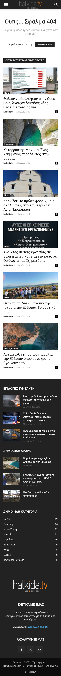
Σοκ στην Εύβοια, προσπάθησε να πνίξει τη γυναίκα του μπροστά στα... (40, 399)
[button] (5, 4)
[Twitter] (30, 649)
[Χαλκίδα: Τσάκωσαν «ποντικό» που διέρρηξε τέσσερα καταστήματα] (11, 418)
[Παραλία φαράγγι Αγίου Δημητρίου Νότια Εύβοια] (11, 463)
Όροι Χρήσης (39, 662)
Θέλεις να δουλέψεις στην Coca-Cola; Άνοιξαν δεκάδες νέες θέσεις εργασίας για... (29, 103)
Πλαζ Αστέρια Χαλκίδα (36, 492)
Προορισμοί (9, 144)
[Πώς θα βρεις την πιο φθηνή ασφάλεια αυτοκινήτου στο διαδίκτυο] (11, 435)
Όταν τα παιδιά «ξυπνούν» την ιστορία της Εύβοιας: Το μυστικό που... (29, 307)
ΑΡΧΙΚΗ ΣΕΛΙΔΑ (44, 44)
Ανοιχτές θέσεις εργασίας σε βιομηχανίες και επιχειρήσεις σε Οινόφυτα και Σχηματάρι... (30, 256)
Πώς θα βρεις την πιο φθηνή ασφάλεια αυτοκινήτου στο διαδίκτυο (39, 434)
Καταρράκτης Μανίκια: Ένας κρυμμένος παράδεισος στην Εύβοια (26, 154)
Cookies (17, 662)
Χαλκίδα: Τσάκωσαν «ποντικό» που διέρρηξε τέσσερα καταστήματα (37, 417)
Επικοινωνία (52, 665)
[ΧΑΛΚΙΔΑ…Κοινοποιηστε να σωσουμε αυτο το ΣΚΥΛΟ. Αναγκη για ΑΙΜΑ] (11, 479)
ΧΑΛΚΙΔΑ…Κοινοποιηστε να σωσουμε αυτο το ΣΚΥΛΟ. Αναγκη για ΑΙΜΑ (38, 478)
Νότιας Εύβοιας (11, 348)
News (6, 93)
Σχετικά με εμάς (35, 665)
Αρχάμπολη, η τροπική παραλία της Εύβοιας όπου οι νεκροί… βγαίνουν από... (28, 358)
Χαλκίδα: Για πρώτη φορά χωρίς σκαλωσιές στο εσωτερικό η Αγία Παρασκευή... (28, 205)
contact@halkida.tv (38, 626)
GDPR (26, 662)
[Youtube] (39, 649)
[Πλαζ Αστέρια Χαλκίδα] (11, 496)
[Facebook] (21, 649)
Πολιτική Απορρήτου (13, 665)
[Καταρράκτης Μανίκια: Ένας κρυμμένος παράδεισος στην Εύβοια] (30, 132)
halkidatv (8, 111)
